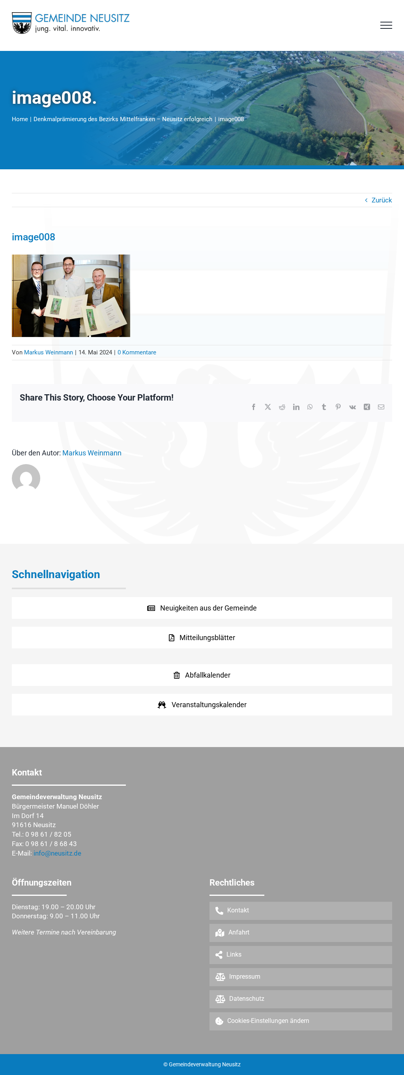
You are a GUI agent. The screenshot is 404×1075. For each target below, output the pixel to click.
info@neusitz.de (57, 853)
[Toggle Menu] (386, 25)
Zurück (382, 200)
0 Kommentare (137, 352)
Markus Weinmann (48, 352)
